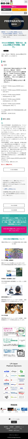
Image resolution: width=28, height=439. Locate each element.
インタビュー (15, 428)
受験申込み (14, 6)
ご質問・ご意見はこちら (10, 188)
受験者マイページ (6, 9)
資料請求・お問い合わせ (14, 430)
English (19, 9)
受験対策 (3, 31)
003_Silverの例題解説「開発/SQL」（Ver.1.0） (13, 33)
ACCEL (16, 411)
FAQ (21, 428)
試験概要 (12, 426)
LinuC (2, 411)
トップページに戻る (15, 419)
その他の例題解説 (14, 169)
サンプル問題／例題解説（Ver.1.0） (14, 31)
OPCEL (23, 411)
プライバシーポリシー (14, 435)
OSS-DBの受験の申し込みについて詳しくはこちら (14, 229)
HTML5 (9, 411)
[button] (26, 1)
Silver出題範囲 (14, 205)
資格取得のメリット (19, 426)
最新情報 (6, 426)
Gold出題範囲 (14, 210)
